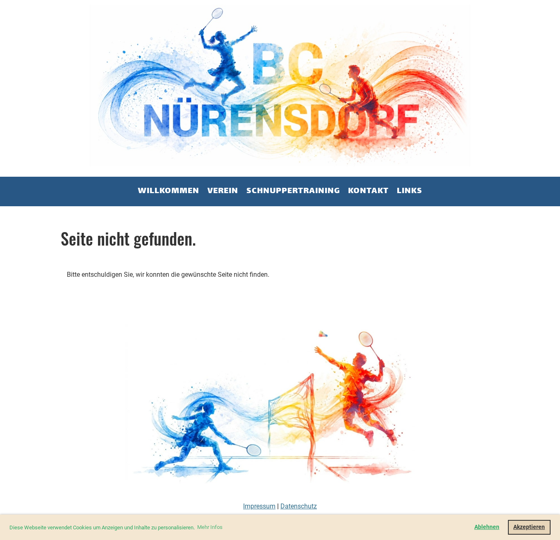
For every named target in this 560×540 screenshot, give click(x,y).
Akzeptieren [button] (529, 527)
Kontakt (368, 191)
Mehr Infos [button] (210, 527)
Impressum (259, 506)
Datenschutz (298, 506)
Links (409, 191)
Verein (222, 191)
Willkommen (168, 191)
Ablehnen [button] (486, 527)
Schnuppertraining (293, 191)
